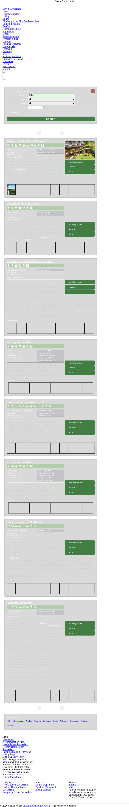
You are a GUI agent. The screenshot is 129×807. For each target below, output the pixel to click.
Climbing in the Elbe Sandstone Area (21, 21)
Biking (6, 18)
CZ (8, 721)
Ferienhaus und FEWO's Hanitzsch (26, 522)
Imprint (6, 69)
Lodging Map (9, 46)
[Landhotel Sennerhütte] (80, 611)
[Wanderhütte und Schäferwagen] (80, 212)
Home (6, 11)
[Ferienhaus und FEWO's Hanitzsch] (80, 530)
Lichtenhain (74, 721)
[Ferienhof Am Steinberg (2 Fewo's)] (80, 150)
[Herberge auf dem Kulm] (80, 351)
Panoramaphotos (11, 36)
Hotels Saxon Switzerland (15, 744)
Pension (29, 721)
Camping (7, 51)
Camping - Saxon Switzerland (17, 792)
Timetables (8, 61)
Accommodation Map (13, 741)
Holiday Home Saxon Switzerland (13, 748)
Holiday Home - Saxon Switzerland (14, 788)
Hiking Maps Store (12, 28)
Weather (7, 64)
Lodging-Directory (12, 44)
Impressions (8, 31)
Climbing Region (11, 23)
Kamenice (37, 721)
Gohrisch (84, 721)
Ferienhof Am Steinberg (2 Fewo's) (26, 141)
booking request (76, 162)
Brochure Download (13, 59)
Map (71, 171)
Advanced (14, 113)
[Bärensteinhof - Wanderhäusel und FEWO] (80, 270)
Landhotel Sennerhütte (19, 602)
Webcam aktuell (10, 38)
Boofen (6, 26)
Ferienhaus (47, 721)
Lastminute (8, 49)
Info (5, 54)
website (72, 167)
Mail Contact (9, 66)
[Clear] (93, 91)
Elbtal (55, 721)
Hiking (6, 16)
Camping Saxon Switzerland (17, 752)
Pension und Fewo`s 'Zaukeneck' (25, 402)
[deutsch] (4, 78)
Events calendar (43, 789)
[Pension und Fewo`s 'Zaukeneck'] (80, 410)
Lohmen (10, 725)
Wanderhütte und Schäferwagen (24, 203)
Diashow (7, 33)
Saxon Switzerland (12, 8)
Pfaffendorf (64, 721)
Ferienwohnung (18, 721)
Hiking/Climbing (11, 13)
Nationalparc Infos (12, 56)
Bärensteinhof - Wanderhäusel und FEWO (30, 261)
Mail (70, 787)
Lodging (7, 41)
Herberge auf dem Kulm (20, 342)
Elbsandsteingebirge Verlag (36, 805)
